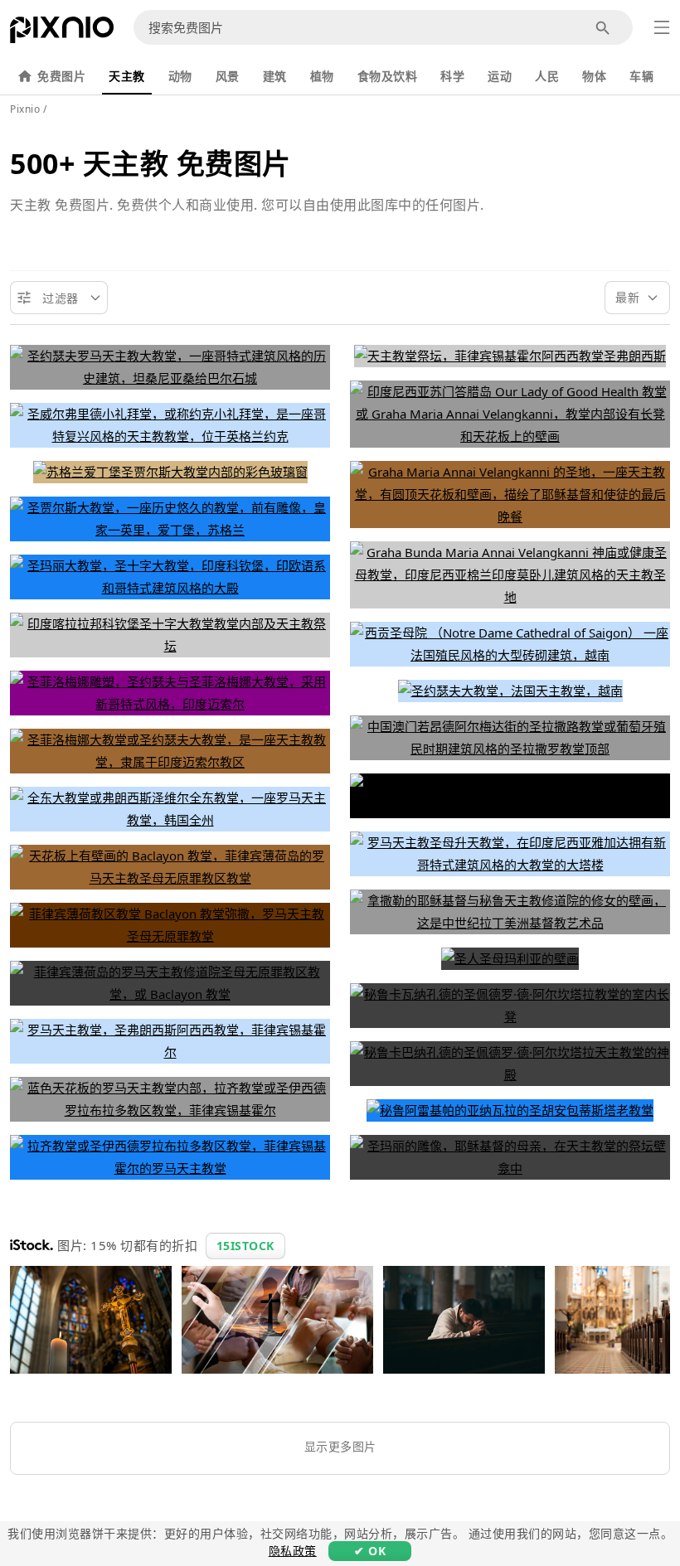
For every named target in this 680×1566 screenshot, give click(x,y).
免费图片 (61, 76)
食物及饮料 (387, 76)
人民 (547, 76)
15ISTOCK (245, 1245)
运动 (500, 76)
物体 (594, 76)
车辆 (641, 76)
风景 (228, 76)
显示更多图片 (340, 1446)
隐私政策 (293, 1551)
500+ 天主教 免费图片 (150, 163)
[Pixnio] (62, 33)
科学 (452, 76)
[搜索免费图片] (603, 28)
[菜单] (661, 27)
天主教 (127, 76)
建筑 (275, 76)
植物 (322, 76)
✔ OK (370, 1551)
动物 (180, 76)
